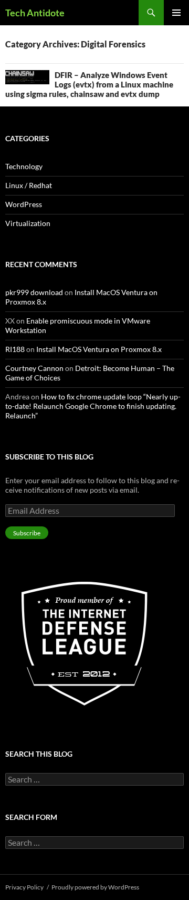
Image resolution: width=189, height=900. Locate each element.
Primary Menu (176, 12)
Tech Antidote (35, 12)
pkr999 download (34, 292)
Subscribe (26, 533)
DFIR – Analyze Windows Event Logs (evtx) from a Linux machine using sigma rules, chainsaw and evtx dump (89, 84)
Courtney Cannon (34, 368)
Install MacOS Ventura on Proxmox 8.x (99, 349)
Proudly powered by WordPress (95, 887)
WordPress (23, 204)
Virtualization (27, 223)
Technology (24, 166)
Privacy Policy (24, 887)
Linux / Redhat (28, 185)
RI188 (15, 349)
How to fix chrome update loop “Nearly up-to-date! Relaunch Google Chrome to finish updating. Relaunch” (93, 406)
